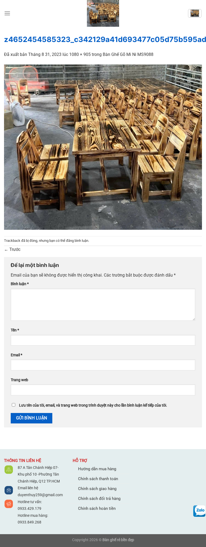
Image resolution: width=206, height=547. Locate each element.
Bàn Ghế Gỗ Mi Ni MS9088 (128, 54)
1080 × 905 (80, 54)
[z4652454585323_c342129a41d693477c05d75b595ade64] (103, 146)
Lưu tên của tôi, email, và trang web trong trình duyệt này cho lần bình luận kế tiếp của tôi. (93, 405)
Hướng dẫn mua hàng (97, 468)
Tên (15, 330)
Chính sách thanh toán (98, 478)
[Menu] (7, 13)
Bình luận (20, 284)
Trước (12, 249)
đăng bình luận (77, 241)
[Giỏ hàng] (194, 13)
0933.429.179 (29, 508)
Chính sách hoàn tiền (97, 508)
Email (16, 355)
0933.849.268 (29, 522)
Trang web (19, 380)
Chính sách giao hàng (97, 488)
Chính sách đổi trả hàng (99, 498)
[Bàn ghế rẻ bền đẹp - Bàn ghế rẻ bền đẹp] (103, 13)
